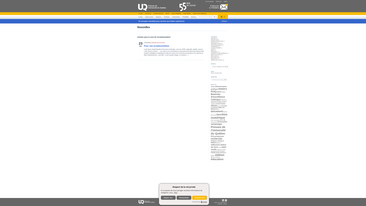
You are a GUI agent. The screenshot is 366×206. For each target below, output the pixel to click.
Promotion (214, 58)
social (219, 147)
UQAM (213, 152)
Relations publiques (217, 141)
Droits (167, 13)
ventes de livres (221, 152)
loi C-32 (222, 120)
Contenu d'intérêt (216, 47)
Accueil (141, 13)
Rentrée (219, 142)
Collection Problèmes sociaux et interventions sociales (219, 102)
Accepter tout (200, 198)
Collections (176, 17)
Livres (140, 17)
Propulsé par (196, 202)
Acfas (213, 86)
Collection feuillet (216, 45)
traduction (219, 149)
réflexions (215, 145)
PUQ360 (185, 17)
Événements (214, 51)
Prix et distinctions (216, 73)
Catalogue (216, 99)
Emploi (213, 50)
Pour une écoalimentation (156, 46)
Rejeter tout (168, 198)
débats (214, 106)
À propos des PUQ (158, 13)
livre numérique (219, 116)
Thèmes (166, 17)
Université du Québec (219, 151)
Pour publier (187, 13)
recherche (216, 138)
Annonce (213, 38)
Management (214, 122)
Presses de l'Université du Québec (218, 130)
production (219, 136)
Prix (213, 136)
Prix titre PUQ (215, 57)
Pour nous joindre (209, 1)
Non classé (214, 55)
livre (219, 114)
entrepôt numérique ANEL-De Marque (219, 107)
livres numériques (215, 120)
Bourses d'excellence (217, 41)
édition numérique (215, 157)
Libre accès (149, 17)
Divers (212, 49)
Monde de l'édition (216, 54)
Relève (213, 143)
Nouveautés (222, 122)
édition (219, 155)
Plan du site (218, 1)
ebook (219, 106)
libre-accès (213, 115)
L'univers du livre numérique (219, 53)
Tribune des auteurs (158, 42)
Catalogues (214, 42)
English (225, 1)
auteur (219, 92)
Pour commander (176, 13)
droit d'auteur (221, 104)
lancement (217, 111)
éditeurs (213, 155)
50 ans (193, 17)
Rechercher (215, 17)
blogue (223, 92)
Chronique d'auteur (216, 43)
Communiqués (214, 46)
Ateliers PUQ (214, 39)
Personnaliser (184, 198)
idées (217, 109)
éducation (217, 159)
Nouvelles (148, 13)
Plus (175, 193)
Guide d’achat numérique (199, 13)
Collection (223, 99)
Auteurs (158, 17)
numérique (216, 124)
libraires (225, 111)
